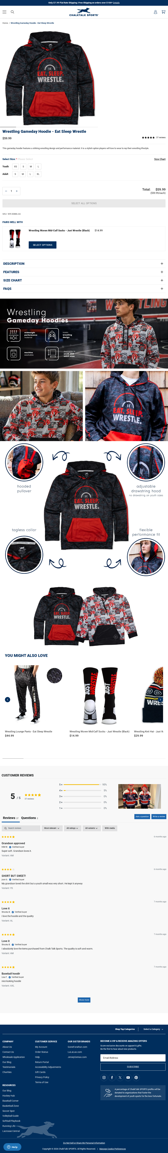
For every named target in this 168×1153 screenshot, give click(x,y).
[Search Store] (12, 12)
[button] (4, 12)
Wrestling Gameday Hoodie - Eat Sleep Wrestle (44, 131)
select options (42, 245)
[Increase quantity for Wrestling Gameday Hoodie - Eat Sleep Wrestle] (17, 191)
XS (15, 166)
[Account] (156, 12)
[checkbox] (109, 828)
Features (11, 272)
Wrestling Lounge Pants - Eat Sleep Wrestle (28, 731)
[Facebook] (112, 1077)
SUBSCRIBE (133, 1067)
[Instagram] (104, 1077)
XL (38, 174)
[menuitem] (156, 12)
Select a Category (152, 1029)
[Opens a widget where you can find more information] (12, 1147)
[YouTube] (128, 1077)
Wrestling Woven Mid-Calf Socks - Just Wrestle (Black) (59, 230)
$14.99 (99, 230)
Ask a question (142, 816)
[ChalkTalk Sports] (84, 12)
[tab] (29, 818)
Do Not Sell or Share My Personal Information (84, 1143)
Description (13, 263)
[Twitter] (120, 1077)
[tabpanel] (84, 915)
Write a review (159, 816)
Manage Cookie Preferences (112, 1149)
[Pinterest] (136, 1077)
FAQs (7, 288)
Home (5, 23)
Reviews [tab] (11, 818)
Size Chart (12, 280)
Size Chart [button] (160, 159)
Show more (84, 1000)
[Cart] (164, 12)
